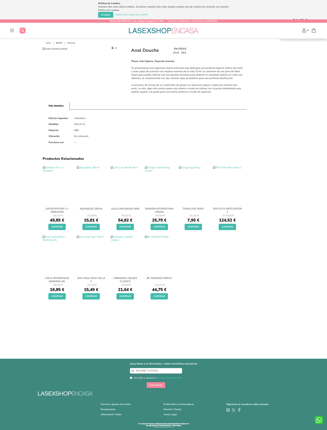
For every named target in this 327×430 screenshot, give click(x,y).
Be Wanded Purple (159, 278)
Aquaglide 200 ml (91, 208)
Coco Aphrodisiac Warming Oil (57, 280)
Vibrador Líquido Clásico (125, 280)
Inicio (48, 43)
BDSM (59, 43)
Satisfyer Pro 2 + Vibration (57, 210)
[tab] (56, 106)
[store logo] (163, 30)
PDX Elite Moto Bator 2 (227, 210)
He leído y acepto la (158, 377)
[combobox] (26, 31)
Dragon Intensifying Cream (159, 210)
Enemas (71, 43)
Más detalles (56, 105)
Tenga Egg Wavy (193, 208)
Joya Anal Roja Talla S (91, 280)
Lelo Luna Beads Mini (125, 208)
